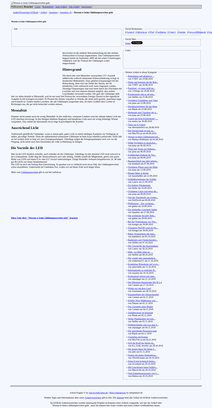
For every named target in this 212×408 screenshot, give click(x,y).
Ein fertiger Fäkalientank (139, 185)
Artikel (43, 12)
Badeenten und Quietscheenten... (143, 240)
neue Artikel (61, 6)
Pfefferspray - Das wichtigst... (141, 203)
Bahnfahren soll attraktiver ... (141, 76)
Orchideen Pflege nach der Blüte (143, 167)
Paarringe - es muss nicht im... (141, 88)
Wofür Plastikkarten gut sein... (141, 319)
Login (37, 6)
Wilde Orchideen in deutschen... (142, 143)
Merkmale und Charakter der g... (143, 112)
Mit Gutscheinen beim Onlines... (142, 367)
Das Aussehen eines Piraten (140, 306)
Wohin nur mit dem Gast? (139, 288)
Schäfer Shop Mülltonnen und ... (143, 300)
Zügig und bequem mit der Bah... (143, 82)
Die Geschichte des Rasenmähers (143, 246)
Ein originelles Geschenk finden (142, 209)
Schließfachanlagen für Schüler (142, 179)
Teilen (128, 43)
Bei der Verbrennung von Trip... (142, 222)
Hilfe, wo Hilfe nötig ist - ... (140, 252)
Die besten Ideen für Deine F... (142, 349)
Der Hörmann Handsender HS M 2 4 (145, 282)
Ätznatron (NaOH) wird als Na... (143, 228)
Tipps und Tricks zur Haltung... (142, 149)
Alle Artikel (74, 6)
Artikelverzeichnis (93, 397)
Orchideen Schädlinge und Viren (143, 100)
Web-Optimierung (117, 393)
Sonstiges (53, 12)
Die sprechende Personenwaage (142, 331)
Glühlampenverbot (29, 172)
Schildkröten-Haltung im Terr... (142, 155)
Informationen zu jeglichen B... (142, 270)
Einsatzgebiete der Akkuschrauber (143, 294)
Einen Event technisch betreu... (142, 361)
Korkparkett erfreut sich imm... (142, 276)
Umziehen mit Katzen (138, 337)
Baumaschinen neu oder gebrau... (143, 161)
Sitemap (120, 397)
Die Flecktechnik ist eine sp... (141, 131)
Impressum (86, 6)
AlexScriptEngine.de (98, 393)
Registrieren (47, 6)
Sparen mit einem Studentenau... (142, 355)
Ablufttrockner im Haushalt (140, 313)
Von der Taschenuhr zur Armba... (143, 197)
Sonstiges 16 (66, 12)
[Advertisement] (66, 37)
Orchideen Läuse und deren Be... (143, 191)
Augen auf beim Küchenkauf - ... (143, 118)
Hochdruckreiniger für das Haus (142, 106)
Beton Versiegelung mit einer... (142, 234)
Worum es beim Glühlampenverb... (144, 137)
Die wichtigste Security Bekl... (142, 215)
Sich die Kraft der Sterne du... (141, 343)
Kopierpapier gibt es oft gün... (141, 94)
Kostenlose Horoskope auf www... (144, 264)
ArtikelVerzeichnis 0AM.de (25, 12)
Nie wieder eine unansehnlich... (142, 258)
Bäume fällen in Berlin (138, 173)
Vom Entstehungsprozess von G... (143, 373)
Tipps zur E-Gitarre (137, 124)
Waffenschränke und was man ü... (143, 325)
